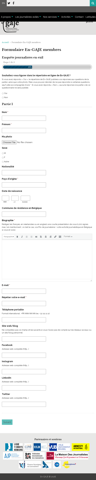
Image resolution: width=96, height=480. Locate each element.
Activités (65, 17)
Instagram (7, 361)
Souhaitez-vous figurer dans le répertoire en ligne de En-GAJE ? (36, 75)
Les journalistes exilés (27, 17)
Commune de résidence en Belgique (22, 208)
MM (5, 202)
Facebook (7, 345)
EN (3, 3)
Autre (6, 161)
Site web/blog (10, 326)
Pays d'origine (10, 179)
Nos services (50, 17)
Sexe (4, 148)
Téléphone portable (13, 309)
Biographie (8, 220)
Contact (79, 17)
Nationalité (8, 166)
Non (6, 97)
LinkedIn (6, 377)
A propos (6, 17)
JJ (14, 202)
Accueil (5, 42)
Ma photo (7, 136)
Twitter (6, 394)
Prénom (7, 124)
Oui (5, 93)
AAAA (25, 202)
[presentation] (9, 237)
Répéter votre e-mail (14, 297)
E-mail (6, 285)
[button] (8, 237)
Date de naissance (12, 191)
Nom (5, 112)
